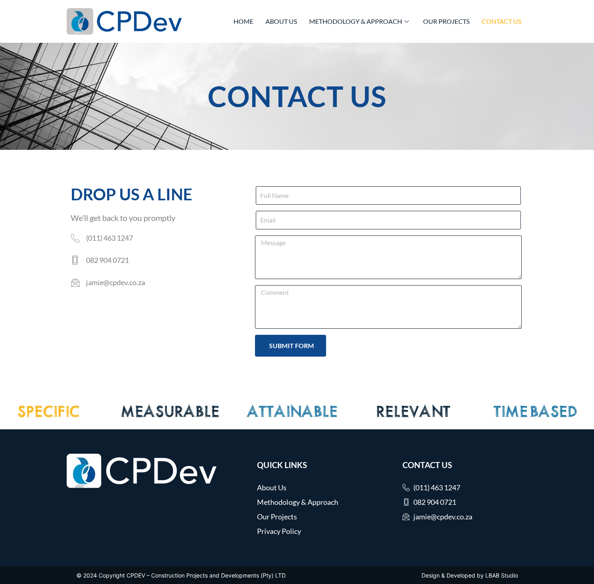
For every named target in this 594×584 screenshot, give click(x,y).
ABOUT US (281, 21)
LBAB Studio (501, 575)
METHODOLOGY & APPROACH (355, 21)
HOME (243, 21)
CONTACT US (501, 21)
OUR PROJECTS (446, 21)
